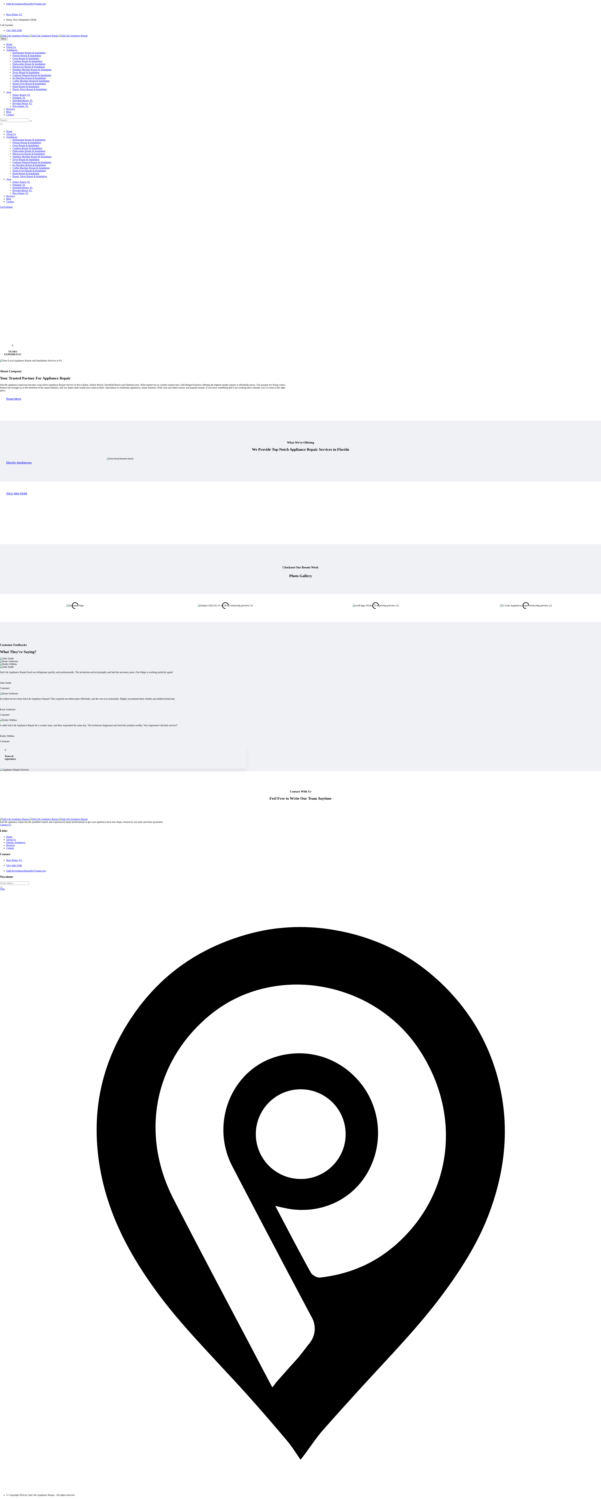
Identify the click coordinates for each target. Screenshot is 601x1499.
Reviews (10, 109)
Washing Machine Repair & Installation (32, 69)
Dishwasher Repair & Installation (29, 64)
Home (9, 44)
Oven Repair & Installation (26, 58)
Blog (8, 111)
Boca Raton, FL (14, 14)
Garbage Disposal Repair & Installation (32, 75)
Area (8, 92)
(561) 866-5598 (14, 30)
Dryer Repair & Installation (26, 72)
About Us (11, 47)
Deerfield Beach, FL (23, 100)
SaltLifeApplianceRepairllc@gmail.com (26, 4)
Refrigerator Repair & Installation (29, 52)
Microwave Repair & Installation (29, 66)
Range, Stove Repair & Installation (30, 89)
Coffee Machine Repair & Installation (31, 81)
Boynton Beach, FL (22, 103)
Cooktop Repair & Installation (27, 61)
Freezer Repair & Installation (27, 55)
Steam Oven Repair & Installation (29, 83)
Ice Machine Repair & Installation (29, 78)
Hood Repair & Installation (26, 86)
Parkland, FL (19, 97)
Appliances (11, 50)
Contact (10, 114)
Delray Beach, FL (21, 95)
